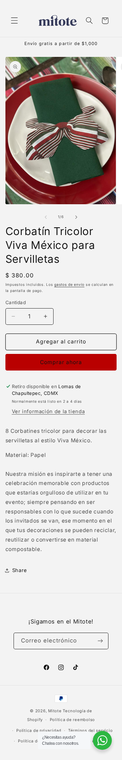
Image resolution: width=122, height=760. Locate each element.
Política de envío (35, 741)
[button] (14, 20)
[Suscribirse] (100, 641)
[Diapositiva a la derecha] (76, 217)
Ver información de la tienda (48, 411)
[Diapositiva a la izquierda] (45, 217)
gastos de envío (69, 284)
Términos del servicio (90, 730)
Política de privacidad (38, 730)
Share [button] (19, 570)
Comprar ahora (61, 362)
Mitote (54, 711)
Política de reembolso (72, 719)
